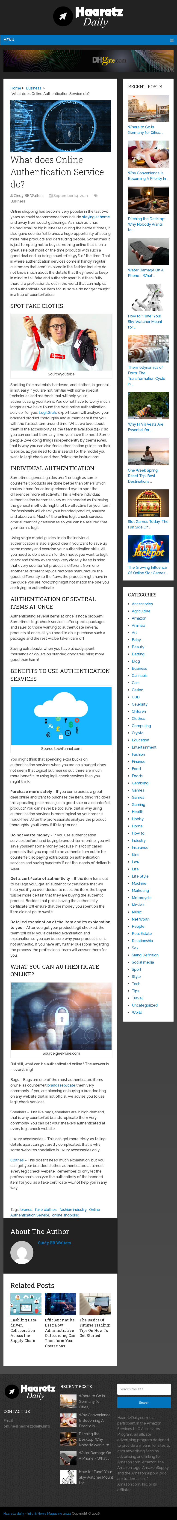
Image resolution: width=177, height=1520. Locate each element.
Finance (138, 761)
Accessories (142, 604)
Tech (136, 984)
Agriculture (141, 611)
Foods (137, 776)
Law (135, 862)
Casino (137, 690)
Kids (135, 855)
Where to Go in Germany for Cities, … (92, 1401)
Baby (136, 640)
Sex (135, 948)
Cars (135, 683)
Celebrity (140, 704)
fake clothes (46, 1209)
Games (138, 790)
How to (138, 833)
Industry (139, 840)
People (138, 926)
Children (139, 711)
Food (136, 769)
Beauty (138, 647)
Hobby (138, 819)
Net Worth (141, 919)
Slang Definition (145, 955)
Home (137, 826)
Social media (143, 962)
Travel (137, 998)
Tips (135, 991)
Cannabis (140, 675)
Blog (136, 661)
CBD (136, 697)
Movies (138, 905)
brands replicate (61, 1085)
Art (134, 632)
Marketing (140, 890)
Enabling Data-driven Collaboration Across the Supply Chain (24, 1330)
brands (26, 1209)
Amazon (139, 618)
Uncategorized (145, 1005)
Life (135, 869)
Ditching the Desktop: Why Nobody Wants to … (95, 1439)
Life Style (140, 876)
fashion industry (72, 1209)
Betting (138, 654)
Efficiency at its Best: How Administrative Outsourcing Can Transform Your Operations (60, 1332)
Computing (141, 726)
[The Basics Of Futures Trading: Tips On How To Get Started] (95, 1304)
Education (140, 740)
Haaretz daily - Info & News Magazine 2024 (37, 1513)
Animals (138, 625)
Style (136, 976)
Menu (8, 40)
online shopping (65, 1215)
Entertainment (144, 747)
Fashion (138, 754)
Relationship (142, 941)
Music (137, 912)
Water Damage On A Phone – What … (95, 1456)
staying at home (96, 217)
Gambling (140, 783)
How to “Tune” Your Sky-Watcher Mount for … (96, 1477)
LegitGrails (48, 412)
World (137, 1012)
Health (137, 812)
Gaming (138, 804)
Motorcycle (142, 898)
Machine (139, 883)
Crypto (138, 733)
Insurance (140, 847)
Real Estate (142, 933)
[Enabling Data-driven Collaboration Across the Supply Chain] (25, 1304)
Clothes (17, 1160)
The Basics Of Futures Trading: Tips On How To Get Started (95, 1327)
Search (144, 1402)
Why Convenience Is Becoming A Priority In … (95, 1420)
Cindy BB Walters (29, 195)
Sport (136, 969)
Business (18, 201)
